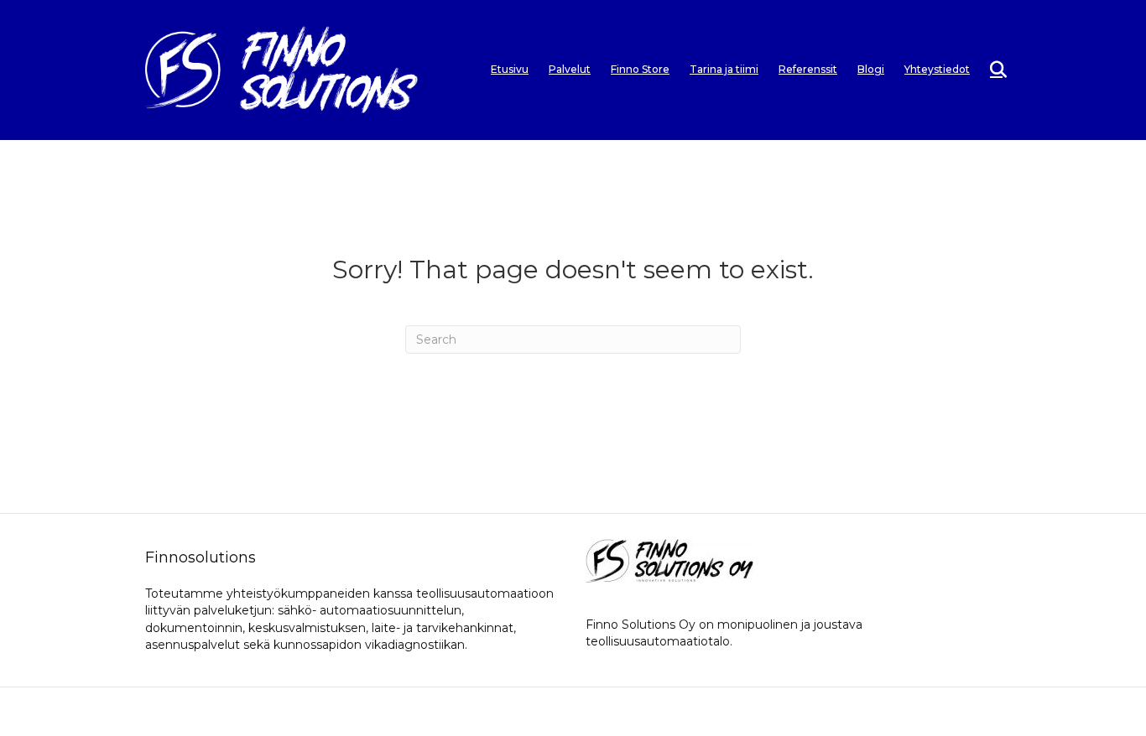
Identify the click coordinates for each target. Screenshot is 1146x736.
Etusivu (510, 69)
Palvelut (570, 69)
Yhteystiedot (937, 69)
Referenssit (808, 69)
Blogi (870, 69)
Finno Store (640, 69)
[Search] (990, 69)
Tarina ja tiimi (724, 69)
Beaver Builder (664, 711)
